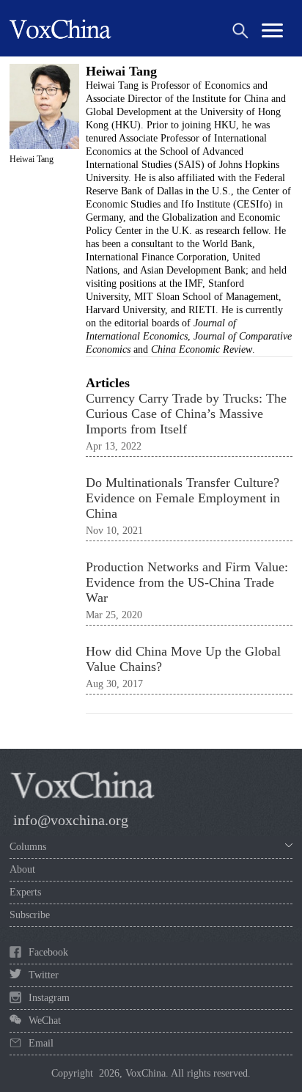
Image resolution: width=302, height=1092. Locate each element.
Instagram (49, 997)
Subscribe (30, 914)
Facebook (48, 952)
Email (41, 1043)
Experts (25, 892)
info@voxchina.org (70, 820)
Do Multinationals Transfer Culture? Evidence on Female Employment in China (183, 498)
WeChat (45, 1020)
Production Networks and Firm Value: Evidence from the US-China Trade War (187, 582)
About (22, 869)
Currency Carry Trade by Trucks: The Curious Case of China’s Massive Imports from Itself (186, 413)
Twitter (44, 975)
